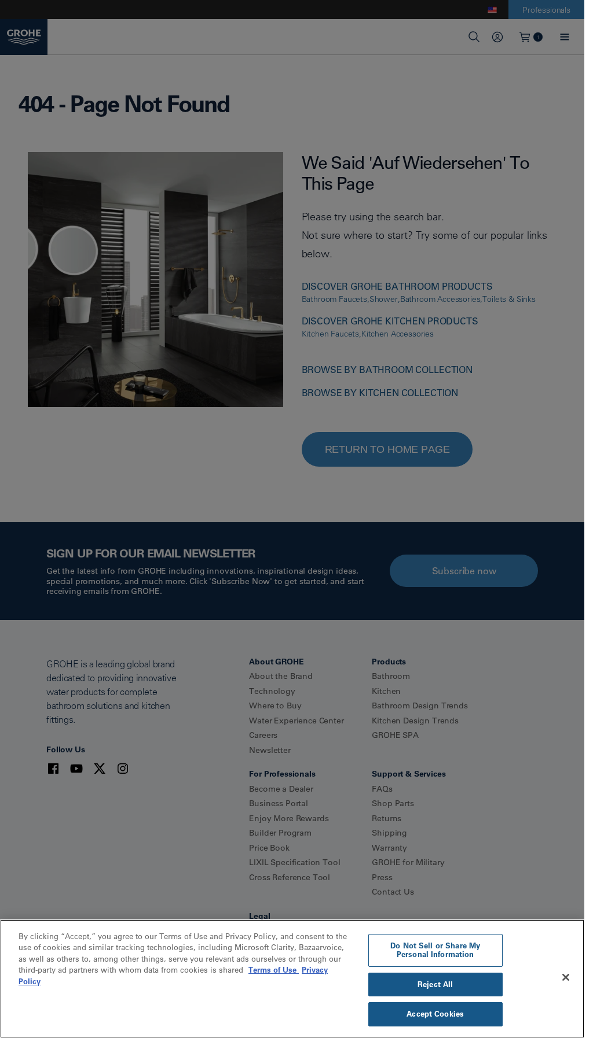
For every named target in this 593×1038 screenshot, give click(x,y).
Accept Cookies (435, 1013)
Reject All (435, 984)
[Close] (566, 977)
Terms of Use (273, 969)
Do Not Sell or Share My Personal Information (435, 950)
